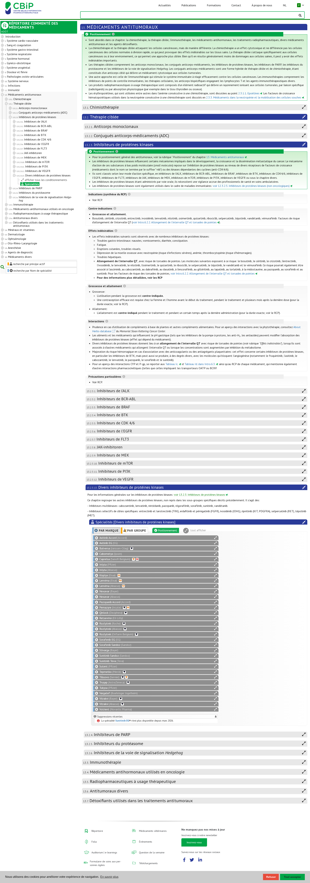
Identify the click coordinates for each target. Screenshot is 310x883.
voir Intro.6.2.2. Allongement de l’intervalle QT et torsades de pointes (175, 222)
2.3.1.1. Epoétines (248, 93)
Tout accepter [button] (292, 876)
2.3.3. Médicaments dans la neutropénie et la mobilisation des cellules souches (253, 97)
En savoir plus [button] (109, 876)
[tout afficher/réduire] (215, 538)
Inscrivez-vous (194, 842)
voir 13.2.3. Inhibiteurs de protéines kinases (199, 494)
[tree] (35, 146)
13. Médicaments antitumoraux (225, 157)
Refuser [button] (271, 876)
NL (284, 5)
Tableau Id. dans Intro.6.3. (200, 364)
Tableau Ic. (171, 364)
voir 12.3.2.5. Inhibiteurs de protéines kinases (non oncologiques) (251, 186)
